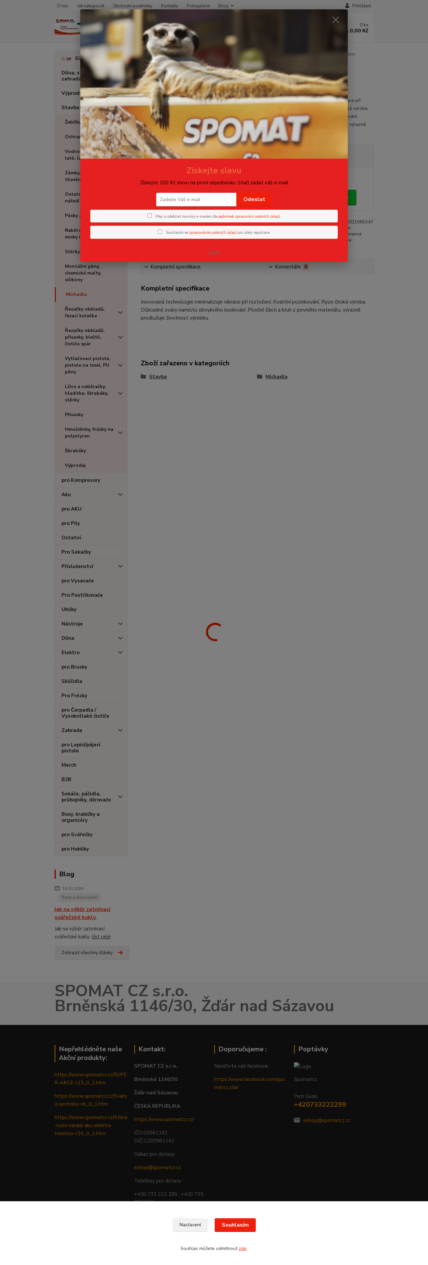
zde (242, 1248)
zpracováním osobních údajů (213, 232)
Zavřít (214, 252)
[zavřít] (335, 19)
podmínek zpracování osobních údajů (249, 216)
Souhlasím (235, 1225)
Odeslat (254, 199)
